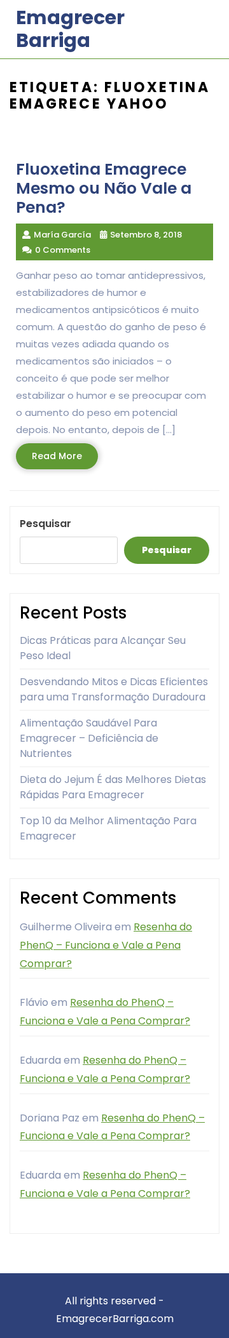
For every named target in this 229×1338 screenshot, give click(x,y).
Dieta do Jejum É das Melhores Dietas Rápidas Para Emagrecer (113, 787)
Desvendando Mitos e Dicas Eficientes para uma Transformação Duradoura (114, 689)
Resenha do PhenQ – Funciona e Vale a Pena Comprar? (106, 945)
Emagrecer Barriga (70, 29)
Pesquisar (45, 523)
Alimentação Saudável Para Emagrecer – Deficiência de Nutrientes (89, 738)
